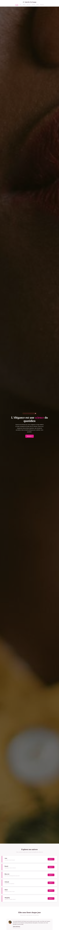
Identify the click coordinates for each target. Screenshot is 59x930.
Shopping (42, 4)
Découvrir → (29, 436)
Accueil (16, 4)
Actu (20, 4)
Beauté (24, 4)
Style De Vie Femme (29, 2)
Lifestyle (33, 4)
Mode (37, 4)
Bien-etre (28, 4)
